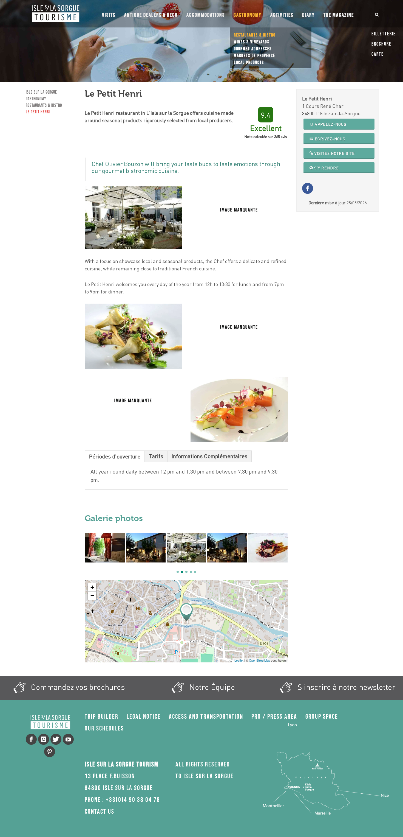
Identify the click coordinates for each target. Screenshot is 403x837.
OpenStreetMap (259, 660)
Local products (249, 62)
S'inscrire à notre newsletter (345, 687)
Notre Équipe (211, 687)
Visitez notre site (334, 153)
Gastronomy (36, 99)
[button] (178, 572)
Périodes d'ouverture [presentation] (114, 456)
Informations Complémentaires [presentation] (209, 456)
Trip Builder (101, 717)
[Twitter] (55, 739)
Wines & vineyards (251, 42)
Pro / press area (274, 717)
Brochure (381, 44)
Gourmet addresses (253, 49)
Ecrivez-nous (329, 138)
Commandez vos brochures (77, 687)
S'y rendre (326, 168)
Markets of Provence (254, 55)
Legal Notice (144, 717)
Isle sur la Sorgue (41, 92)
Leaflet (238, 660)
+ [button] (92, 587)
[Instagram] (43, 739)
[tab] (115, 456)
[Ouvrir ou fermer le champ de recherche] (377, 14)
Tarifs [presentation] (156, 456)
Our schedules (104, 728)
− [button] (92, 595)
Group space (321, 717)
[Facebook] (31, 739)
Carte (377, 54)
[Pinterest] (49, 751)
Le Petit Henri (38, 112)
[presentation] (87, 548)
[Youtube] (68, 739)
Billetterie (383, 34)
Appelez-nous (330, 124)
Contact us (99, 812)
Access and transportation (206, 717)
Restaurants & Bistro (255, 35)
